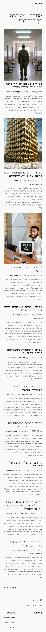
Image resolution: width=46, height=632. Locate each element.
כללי (8, 92)
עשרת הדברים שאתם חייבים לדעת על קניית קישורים (23, 174)
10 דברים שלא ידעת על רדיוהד (25, 464)
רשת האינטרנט (35, 184)
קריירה (9, 275)
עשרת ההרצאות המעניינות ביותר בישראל (24, 351)
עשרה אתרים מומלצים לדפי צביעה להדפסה (23, 308)
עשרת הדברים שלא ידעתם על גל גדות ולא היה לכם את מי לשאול (24, 506)
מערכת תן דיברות (19, 92)
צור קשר (38, 613)
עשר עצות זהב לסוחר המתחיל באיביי (27, 388)
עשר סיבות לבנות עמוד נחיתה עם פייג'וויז (26, 544)
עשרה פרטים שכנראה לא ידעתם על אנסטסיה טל (25, 425)
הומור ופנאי (36, 318)
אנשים (8, 431)
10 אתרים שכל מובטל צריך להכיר (23, 269)
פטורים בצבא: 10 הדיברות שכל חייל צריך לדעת (24, 85)
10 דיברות (38, 4)
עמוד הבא (10, 587)
